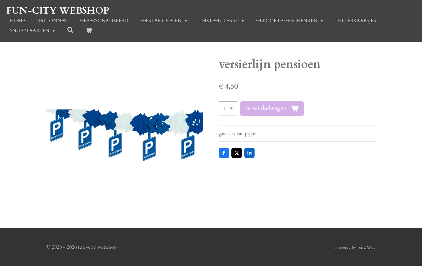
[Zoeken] (70, 30)
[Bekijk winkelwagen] (89, 31)
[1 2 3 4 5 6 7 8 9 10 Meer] (228, 108)
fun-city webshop (57, 10)
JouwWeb (366, 247)
